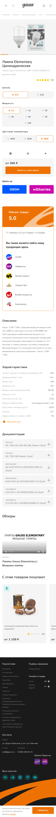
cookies (12, 814)
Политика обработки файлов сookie (11, 718)
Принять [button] (43, 810)
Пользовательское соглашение (10, 712)
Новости (5, 691)
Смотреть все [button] (14, 421)
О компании (7, 672)
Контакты (6, 669)
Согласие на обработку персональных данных (12, 725)
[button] (5, 6)
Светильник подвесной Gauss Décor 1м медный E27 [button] (21, 627)
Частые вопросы (9, 695)
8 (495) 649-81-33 (25, 752)
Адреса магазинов (10, 676)
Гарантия (6, 680)
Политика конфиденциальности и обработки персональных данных (13, 702)
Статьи (5, 687)
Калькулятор (34, 669)
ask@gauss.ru (8, 752)
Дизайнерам (7, 684)
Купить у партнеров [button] (28, 170)
